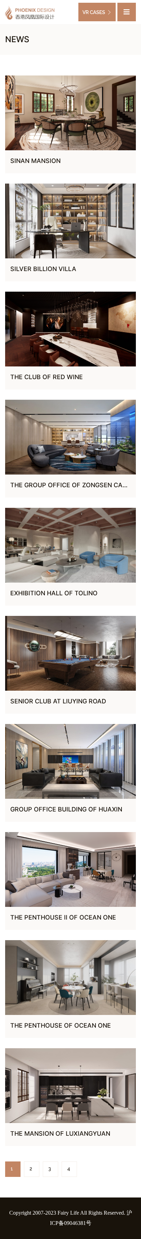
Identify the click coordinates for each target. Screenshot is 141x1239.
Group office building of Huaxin (66, 809)
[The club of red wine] (70, 329)
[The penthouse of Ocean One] (70, 977)
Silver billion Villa (43, 268)
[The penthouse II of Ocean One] (70, 869)
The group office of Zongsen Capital (75, 485)
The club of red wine (46, 377)
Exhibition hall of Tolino (54, 593)
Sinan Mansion (35, 160)
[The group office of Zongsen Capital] (70, 437)
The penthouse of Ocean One (60, 1025)
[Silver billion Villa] (70, 221)
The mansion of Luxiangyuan (60, 1133)
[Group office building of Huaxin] (70, 761)
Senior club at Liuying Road (58, 701)
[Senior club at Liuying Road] (70, 653)
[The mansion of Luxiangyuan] (70, 1085)
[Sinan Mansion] (70, 112)
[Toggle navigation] (126, 12)
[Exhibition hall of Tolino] (70, 545)
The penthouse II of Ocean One (63, 917)
